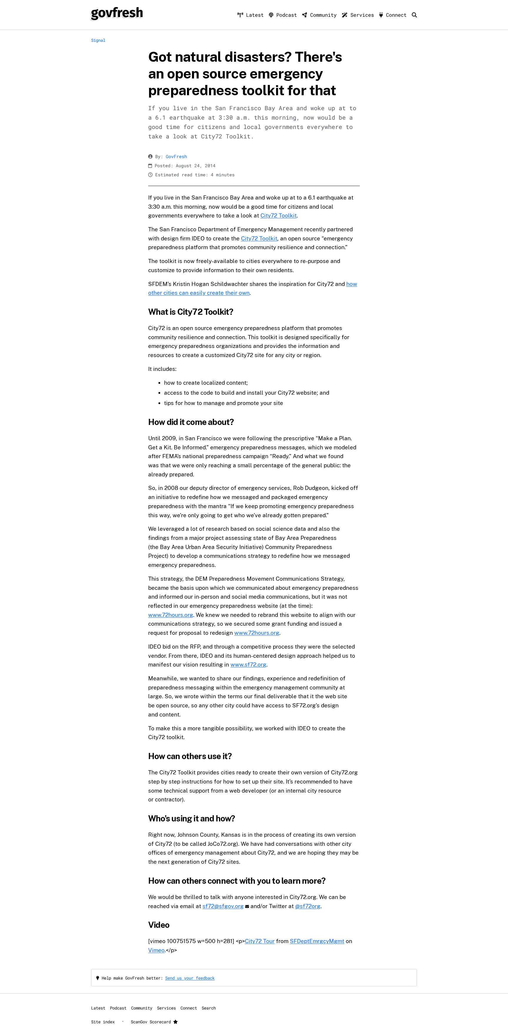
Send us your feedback (190, 978)
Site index (103, 1021)
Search (209, 1008)
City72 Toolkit (278, 215)
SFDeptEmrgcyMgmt (317, 941)
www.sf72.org (248, 664)
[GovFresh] (117, 13)
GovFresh (176, 156)
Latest (255, 14)
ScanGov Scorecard (152, 1021)
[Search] (414, 14)
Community (323, 14)
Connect (396, 14)
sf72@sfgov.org (223, 906)
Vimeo (156, 950)
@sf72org (307, 906)
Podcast (286, 14)
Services (362, 14)
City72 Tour (260, 941)
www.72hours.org (170, 615)
